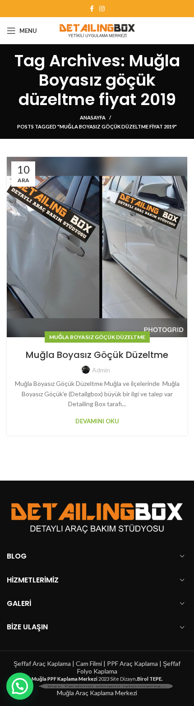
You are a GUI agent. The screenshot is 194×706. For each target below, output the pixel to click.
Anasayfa (93, 117)
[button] (19, 686)
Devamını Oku (97, 421)
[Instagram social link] (102, 8)
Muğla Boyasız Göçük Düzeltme (97, 337)
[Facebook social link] (92, 8)
